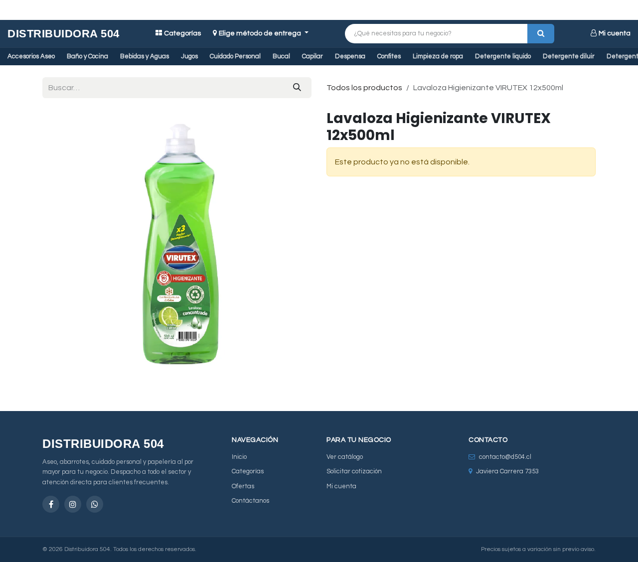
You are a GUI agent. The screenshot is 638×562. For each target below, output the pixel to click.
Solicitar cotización (354, 471)
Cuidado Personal (235, 56)
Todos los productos (364, 88)
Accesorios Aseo (31, 56)
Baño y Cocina (87, 56)
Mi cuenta (615, 33)
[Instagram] (72, 504)
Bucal (281, 56)
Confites (389, 56)
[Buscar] (540, 33)
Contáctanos (250, 500)
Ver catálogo (344, 456)
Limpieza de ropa (438, 56)
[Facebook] (50, 504)
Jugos (189, 56)
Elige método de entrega (261, 33)
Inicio (239, 456)
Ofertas (243, 486)
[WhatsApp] (94, 504)
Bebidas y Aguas (144, 56)
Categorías (182, 33)
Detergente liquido (503, 56)
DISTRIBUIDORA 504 (63, 33)
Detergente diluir (569, 56)
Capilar (312, 56)
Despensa (350, 56)
